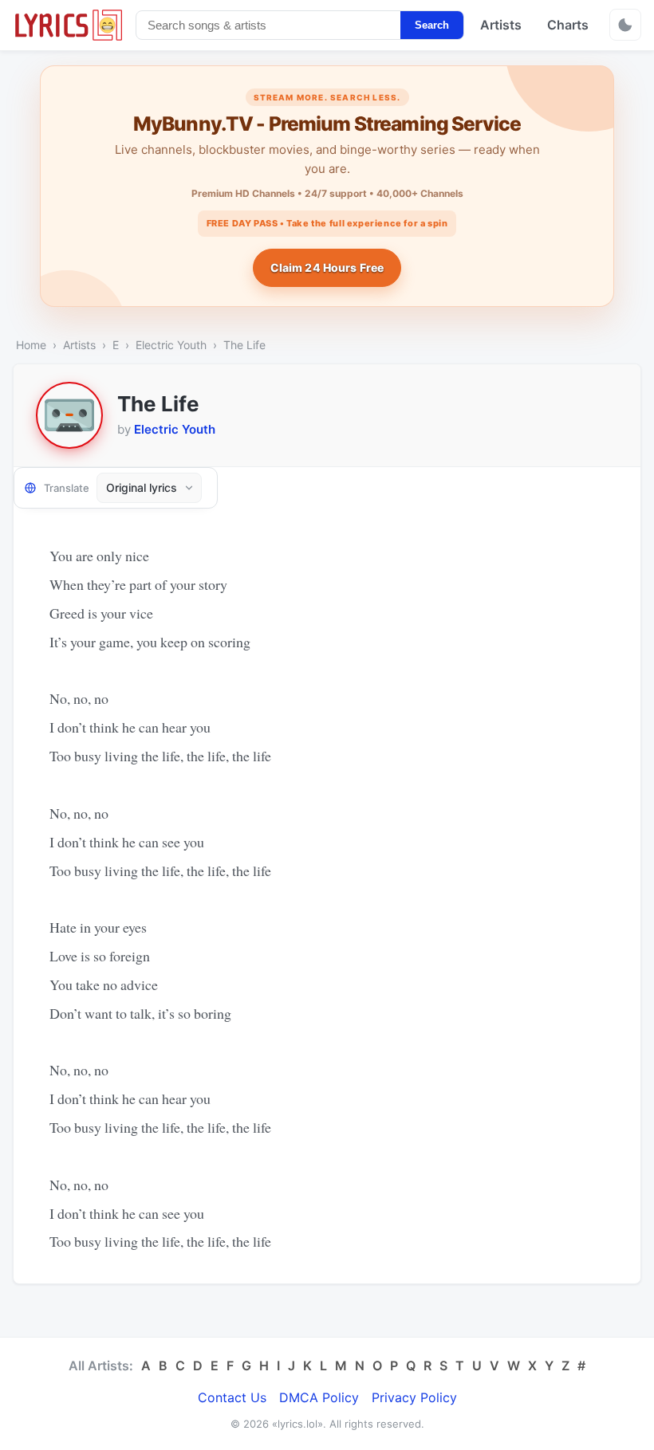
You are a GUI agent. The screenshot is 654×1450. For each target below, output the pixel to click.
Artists (501, 25)
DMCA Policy (319, 1397)
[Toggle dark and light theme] (625, 25)
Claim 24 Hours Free (327, 267)
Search (432, 25)
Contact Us (232, 1397)
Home (31, 345)
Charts (568, 25)
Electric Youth (171, 345)
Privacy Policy (414, 1397)
